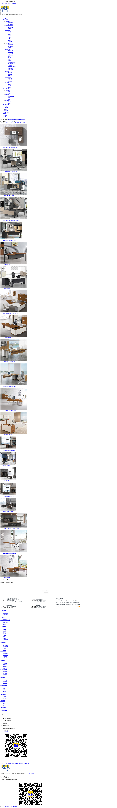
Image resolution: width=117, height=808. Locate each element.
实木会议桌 (10, 46)
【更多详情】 (78, 606)
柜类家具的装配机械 (39, 599)
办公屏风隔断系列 (9, 25)
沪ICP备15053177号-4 (29, 773)
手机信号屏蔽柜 (11, 62)
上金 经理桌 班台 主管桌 (8, 577)
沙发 (24, 119)
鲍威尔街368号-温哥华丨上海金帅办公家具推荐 (14, 601)
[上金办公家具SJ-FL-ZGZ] (8, 464)
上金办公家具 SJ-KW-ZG (8, 511)
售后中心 (19, 763)
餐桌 (9, 97)
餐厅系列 (7, 94)
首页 (7, 122)
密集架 (6, 107)
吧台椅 (9, 37)
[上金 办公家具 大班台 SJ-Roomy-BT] (11, 239)
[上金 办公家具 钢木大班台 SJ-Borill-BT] (13, 527)
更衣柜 (9, 103)
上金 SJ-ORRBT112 (7, 288)
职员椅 (9, 33)
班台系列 (2, 617)
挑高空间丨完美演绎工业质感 (11, 606)
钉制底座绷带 (38, 605)
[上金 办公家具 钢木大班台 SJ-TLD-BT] (13, 146)
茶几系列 (7, 82)
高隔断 (9, 28)
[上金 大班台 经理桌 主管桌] (13, 336)
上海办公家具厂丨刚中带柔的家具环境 (13, 599)
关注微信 (2, 3)
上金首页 (5, 18)
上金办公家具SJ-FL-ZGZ (8, 465)
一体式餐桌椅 (11, 96)
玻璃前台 (10, 75)
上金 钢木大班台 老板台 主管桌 (9, 361)
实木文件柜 (10, 53)
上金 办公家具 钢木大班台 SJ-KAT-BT (11, 195)
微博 (6, 3)
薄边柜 (9, 57)
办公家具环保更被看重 (10, 600)
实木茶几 (10, 84)
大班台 (18, 119)
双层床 (9, 93)
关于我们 (5, 116)
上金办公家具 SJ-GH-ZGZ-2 (9, 450)
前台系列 (7, 71)
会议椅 (9, 34)
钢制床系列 (7, 90)
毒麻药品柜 (10, 69)
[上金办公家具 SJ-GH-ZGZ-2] (8, 449)
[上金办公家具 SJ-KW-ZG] (8, 510)
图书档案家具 (6, 104)
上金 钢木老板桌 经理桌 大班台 (9, 386)
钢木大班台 (10, 22)
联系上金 (27, 763)
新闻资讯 (5, 113)
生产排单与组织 (9, 605)
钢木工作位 (10, 119)
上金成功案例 (6, 112)
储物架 (6, 109)
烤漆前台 (10, 74)
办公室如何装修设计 (39, 604)
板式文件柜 (10, 55)
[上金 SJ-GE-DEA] (13, 263)
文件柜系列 (7, 49)
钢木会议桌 (10, 44)
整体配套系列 (3, 710)
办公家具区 (5, 19)
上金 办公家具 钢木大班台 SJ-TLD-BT (11, 147)
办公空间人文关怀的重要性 (40, 607)
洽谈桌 (9, 47)
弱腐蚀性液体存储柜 (12, 66)
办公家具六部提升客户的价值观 (12, 598)
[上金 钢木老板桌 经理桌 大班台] (13, 385)
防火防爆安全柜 (11, 63)
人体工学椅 (10, 41)
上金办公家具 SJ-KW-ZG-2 (8, 496)
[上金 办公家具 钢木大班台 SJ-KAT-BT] (13, 194)
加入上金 (23, 763)
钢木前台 (10, 72)
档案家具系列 (3, 685)
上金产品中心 (6, 110)
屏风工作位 (10, 27)
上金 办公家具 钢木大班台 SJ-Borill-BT (11, 528)
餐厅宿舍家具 (6, 88)
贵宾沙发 (10, 81)
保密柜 (9, 60)
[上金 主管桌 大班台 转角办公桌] (13, 433)
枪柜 (9, 59)
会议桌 (21, 119)
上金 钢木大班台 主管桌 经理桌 (9, 410)
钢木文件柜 (10, 52)
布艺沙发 (10, 79)
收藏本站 (9, 3)
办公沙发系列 (8, 77)
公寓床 (9, 91)
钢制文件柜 (10, 50)
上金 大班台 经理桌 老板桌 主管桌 (10, 313)
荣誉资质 (5, 115)
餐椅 (9, 38)
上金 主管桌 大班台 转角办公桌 (9, 434)
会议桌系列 (7, 43)
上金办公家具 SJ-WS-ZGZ (8, 480)
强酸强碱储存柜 (11, 68)
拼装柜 (9, 56)
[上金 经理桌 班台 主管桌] (13, 576)
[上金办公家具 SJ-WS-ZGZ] (8, 479)
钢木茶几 (10, 85)
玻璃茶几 (10, 87)
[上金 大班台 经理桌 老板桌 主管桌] (13, 312)
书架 (6, 106)
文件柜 (11, 763)
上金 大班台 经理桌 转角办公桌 (9, 553)
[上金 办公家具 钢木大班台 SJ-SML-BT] (13, 170)
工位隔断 (15, 119)
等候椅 (9, 40)
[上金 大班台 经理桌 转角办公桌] (13, 551)
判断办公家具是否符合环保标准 (41, 600)
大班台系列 (7, 21)
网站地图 (14, 3)
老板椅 (9, 31)
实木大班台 (10, 24)
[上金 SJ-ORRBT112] (13, 287)
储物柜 (9, 102)
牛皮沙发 (10, 78)
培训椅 (9, 35)
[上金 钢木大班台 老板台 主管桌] (13, 360)
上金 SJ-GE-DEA (6, 264)
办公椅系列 (7, 30)
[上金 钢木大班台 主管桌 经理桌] (13, 409)
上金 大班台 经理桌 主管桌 (8, 337)
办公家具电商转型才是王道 (40, 601)
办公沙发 (15, 763)
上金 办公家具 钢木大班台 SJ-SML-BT (11, 171)
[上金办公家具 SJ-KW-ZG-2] (8, 495)
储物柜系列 (7, 100)
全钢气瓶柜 (10, 65)
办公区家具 (11, 122)
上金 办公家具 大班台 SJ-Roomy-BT (10, 240)
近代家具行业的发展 (10, 604)
